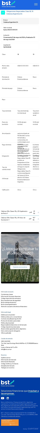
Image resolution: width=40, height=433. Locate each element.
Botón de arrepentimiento (9, 304)
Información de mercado (8, 360)
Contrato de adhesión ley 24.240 (11, 319)
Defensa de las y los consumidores (11, 317)
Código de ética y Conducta (9, 364)
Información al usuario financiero (11, 296)
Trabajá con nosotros (7, 368)
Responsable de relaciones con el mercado (14, 325)
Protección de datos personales (10, 321)
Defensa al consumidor (8, 315)
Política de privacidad (7, 323)
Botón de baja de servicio (8, 302)
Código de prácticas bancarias (10, 327)
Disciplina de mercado (7, 366)
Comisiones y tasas (7, 294)
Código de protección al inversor (11, 298)
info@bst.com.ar (6, 349)
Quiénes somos (5, 358)
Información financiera (8, 362)
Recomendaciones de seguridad (11, 300)
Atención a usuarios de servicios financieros (14, 306)
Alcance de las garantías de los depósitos (13, 329)
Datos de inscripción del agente (10, 331)
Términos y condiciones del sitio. (10, 416)
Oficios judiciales (6, 333)
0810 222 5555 (5, 341)
